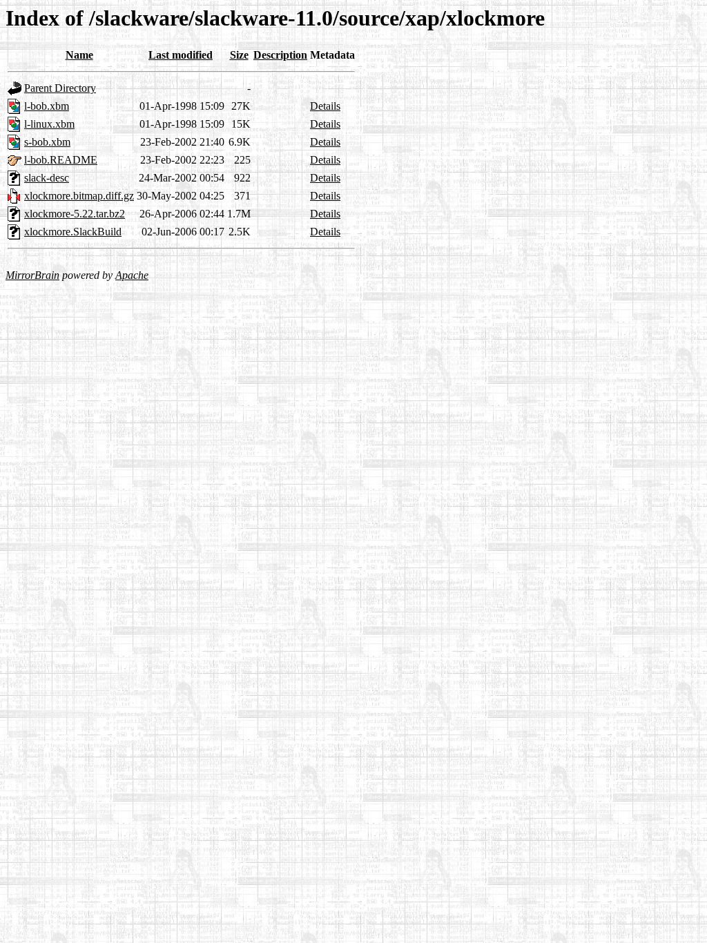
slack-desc (46, 178)
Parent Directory (60, 88)
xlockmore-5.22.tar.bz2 (74, 214)
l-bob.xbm (46, 106)
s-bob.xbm (47, 142)
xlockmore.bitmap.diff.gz (79, 196)
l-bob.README (60, 160)
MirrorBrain (32, 275)
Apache (131, 275)
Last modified (180, 55)
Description (280, 55)
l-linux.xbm (49, 124)
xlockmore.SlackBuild (73, 231)
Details (325, 106)
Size (239, 55)
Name (79, 55)
